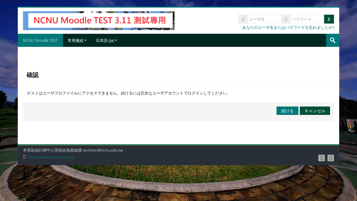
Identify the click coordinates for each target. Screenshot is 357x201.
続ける (287, 111)
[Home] (98, 20)
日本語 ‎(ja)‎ (105, 40)
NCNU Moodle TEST (40, 40)
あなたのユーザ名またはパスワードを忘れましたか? (288, 27)
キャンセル (314, 111)
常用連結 (75, 40)
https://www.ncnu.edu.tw (51, 157)
